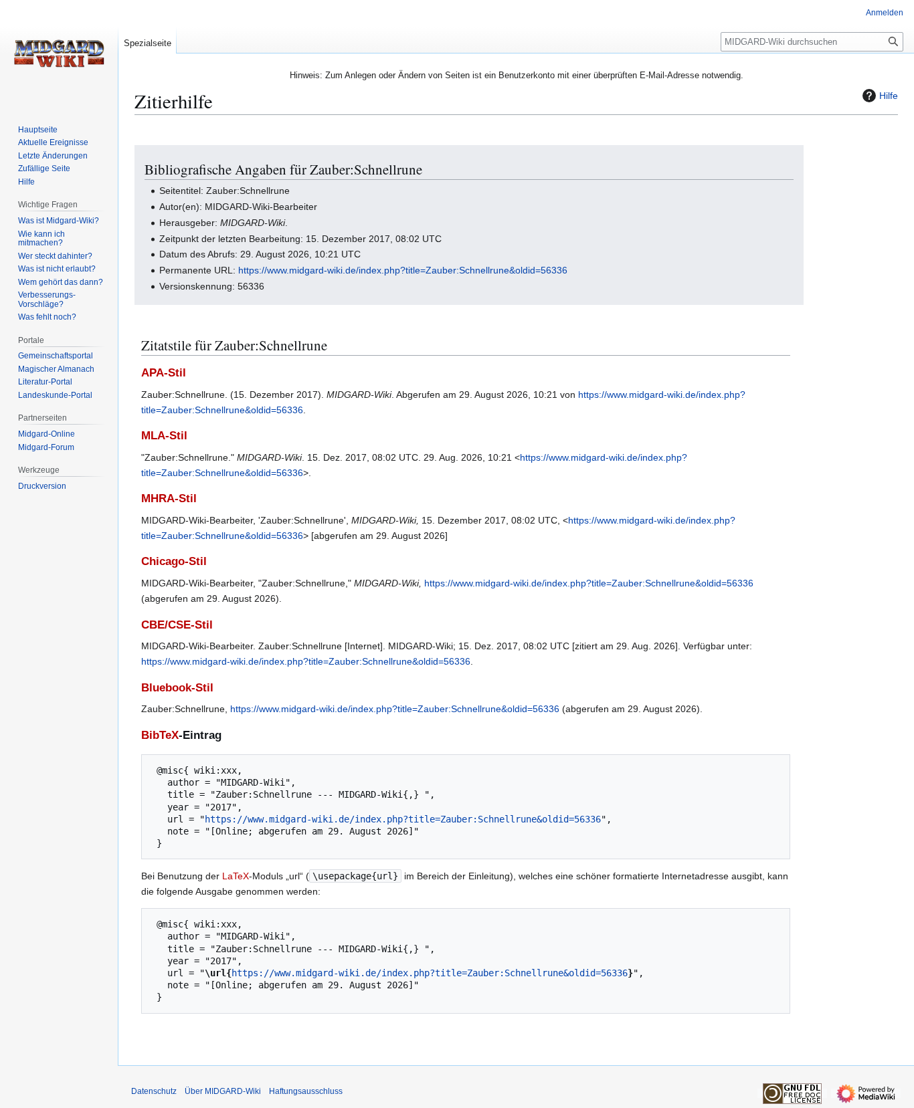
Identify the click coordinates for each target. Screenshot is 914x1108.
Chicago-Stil (174, 561)
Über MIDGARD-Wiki (223, 1091)
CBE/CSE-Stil (177, 625)
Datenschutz (154, 1091)
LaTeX (235, 876)
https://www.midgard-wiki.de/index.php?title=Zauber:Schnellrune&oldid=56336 (402, 270)
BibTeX (160, 735)
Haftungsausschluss (306, 1091)
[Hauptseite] (58, 53)
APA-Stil (163, 372)
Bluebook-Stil (177, 687)
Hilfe (888, 95)
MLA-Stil (164, 435)
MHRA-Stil (169, 498)
